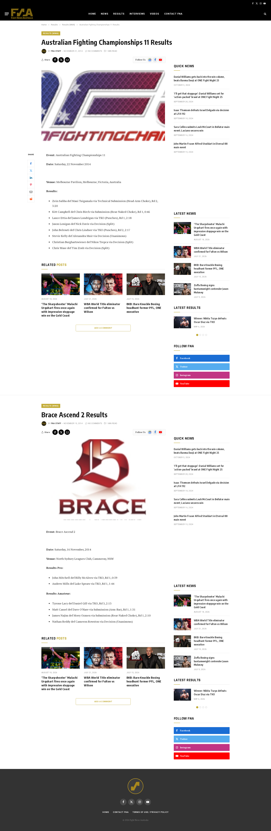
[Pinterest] (31, 184)
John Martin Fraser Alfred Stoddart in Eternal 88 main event (201, 145)
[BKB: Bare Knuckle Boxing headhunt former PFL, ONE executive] (146, 284)
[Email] (31, 191)
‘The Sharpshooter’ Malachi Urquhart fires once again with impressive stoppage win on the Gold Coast (59, 309)
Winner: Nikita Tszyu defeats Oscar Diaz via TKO (210, 320)
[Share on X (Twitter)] (61, 60)
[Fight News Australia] (22, 14)
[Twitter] (31, 170)
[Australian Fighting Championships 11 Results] (103, 107)
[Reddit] (31, 198)
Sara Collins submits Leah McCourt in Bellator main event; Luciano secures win (202, 128)
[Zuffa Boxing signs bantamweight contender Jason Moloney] (182, 289)
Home (92, 13)
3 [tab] (203, 335)
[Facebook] (31, 163)
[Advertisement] (202, 182)
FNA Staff (56, 51)
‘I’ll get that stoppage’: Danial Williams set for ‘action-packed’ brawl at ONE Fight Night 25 (199, 95)
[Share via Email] (67, 60)
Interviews (137, 13)
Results (118, 13)
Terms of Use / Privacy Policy (151, 812)
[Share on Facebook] (55, 60)
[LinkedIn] (31, 177)
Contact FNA (173, 13)
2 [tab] (200, 335)
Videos (154, 13)
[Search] (264, 13)
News (104, 13)
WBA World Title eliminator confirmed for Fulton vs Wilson (102, 307)
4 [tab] (206, 335)
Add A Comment (103, 328)
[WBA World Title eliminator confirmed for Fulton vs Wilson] (103, 284)
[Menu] (7, 13)
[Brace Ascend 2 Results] (103, 479)
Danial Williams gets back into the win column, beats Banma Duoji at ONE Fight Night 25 (199, 78)
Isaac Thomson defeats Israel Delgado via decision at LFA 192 (201, 112)
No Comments (95, 51)
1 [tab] (197, 335)
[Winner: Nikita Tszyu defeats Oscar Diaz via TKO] (182, 322)
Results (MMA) (51, 33)
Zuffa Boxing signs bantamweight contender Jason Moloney (211, 289)
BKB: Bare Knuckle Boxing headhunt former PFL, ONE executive (144, 307)
